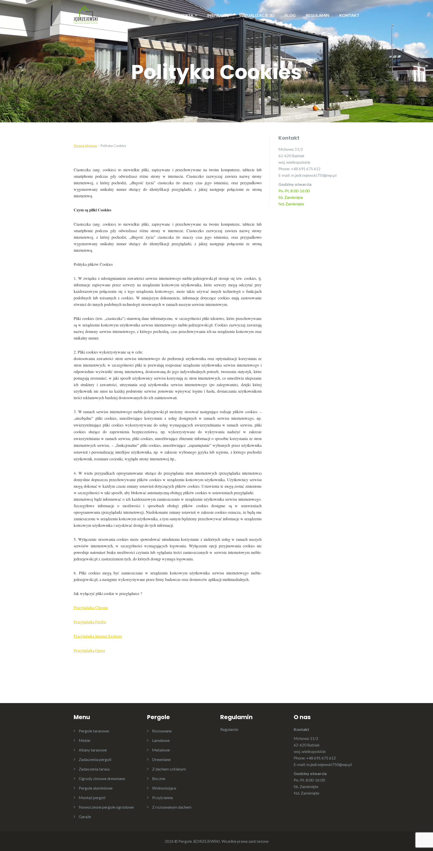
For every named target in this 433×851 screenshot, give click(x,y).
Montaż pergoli (92, 797)
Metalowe (161, 749)
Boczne (158, 778)
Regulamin (229, 729)
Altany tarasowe (93, 749)
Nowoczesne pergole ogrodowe (106, 807)
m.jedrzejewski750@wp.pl (314, 175)
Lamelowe (161, 740)
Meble (84, 740)
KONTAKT (349, 15)
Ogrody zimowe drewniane (102, 778)
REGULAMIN (317, 15)
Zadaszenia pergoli (95, 759)
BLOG (290, 15)
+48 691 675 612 (305, 168)
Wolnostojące (164, 788)
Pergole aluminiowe (96, 788)
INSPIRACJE (218, 15)
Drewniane (161, 759)
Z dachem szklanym (169, 769)
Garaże (85, 816)
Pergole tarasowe (94, 730)
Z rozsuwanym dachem (171, 807)
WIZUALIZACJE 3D (256, 15)
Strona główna (85, 145)
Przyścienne (162, 797)
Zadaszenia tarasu (94, 769)
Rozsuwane (162, 730)
